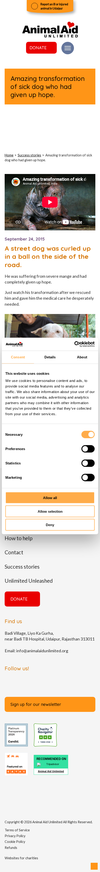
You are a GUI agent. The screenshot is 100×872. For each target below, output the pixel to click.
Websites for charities (21, 858)
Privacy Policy (15, 836)
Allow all (50, 498)
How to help (19, 538)
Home (9, 155)
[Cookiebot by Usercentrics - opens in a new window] (74, 344)
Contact (14, 552)
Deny (50, 525)
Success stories (29, 155)
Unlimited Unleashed (29, 581)
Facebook (10, 683)
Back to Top (94, 866)
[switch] (88, 449)
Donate (38, 47)
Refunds (11, 848)
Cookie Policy (15, 842)
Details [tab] (50, 357)
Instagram (50, 683)
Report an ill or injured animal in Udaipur (54, 6)
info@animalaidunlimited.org (42, 650)
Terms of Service (17, 830)
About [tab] (82, 357)
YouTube (89, 683)
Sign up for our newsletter (35, 704)
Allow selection (50, 511)
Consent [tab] (18, 357)
